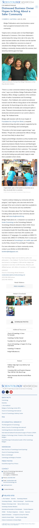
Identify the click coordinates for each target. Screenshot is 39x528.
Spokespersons (7, 485)
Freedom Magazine (28, 509)
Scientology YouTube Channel (15, 338)
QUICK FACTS (6, 397)
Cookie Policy (4, 524)
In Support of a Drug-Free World (21, 514)
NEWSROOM (6, 447)
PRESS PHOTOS (7, 461)
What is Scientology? (18, 501)
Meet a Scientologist (7, 455)
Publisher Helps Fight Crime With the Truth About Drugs (19, 366)
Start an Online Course (23, 504)
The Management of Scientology (11, 425)
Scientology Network (22, 498)
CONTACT (5, 469)
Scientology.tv (18, 240)
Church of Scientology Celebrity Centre (12, 413)
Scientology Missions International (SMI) (13, 430)
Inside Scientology (8, 222)
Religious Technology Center (9, 504)
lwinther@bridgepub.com (10, 251)
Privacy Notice (31, 523)
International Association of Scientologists (12, 509)
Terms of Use (10, 524)
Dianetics (4, 403)
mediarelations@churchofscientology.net (13, 275)
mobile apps (30, 240)
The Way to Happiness (12, 512)
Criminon (21, 512)
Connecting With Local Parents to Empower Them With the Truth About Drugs (19, 371)
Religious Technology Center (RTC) (11, 408)
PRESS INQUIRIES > (19, 286)
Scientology (5, 400)
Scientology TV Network (14, 349)
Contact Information (9, 489)
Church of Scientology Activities (10, 452)
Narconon (27, 512)
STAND (3, 512)
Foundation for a (17, 341)
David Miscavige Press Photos (10, 463)
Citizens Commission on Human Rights (11, 520)
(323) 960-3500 (11, 477)
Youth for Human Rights (21, 517)
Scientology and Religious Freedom (11, 457)
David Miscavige (29, 501)
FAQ (3, 417)
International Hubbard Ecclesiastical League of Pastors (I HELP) (19, 432)
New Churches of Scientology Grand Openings (14, 449)
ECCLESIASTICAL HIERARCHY (11, 422)
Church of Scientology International (11, 411)
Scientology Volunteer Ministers (9, 506)
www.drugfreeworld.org (16, 216)
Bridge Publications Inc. (14, 351)
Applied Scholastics (7, 514)
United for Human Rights (8, 517)
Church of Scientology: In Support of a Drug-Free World (19, 344)
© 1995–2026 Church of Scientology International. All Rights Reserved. (15, 523)
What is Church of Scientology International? (14, 427)
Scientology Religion (7, 501)
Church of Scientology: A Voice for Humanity (16, 334)
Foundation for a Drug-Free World (12, 121)
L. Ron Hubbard (6, 405)
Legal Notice (16, 524)
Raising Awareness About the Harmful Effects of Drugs (19, 376)
